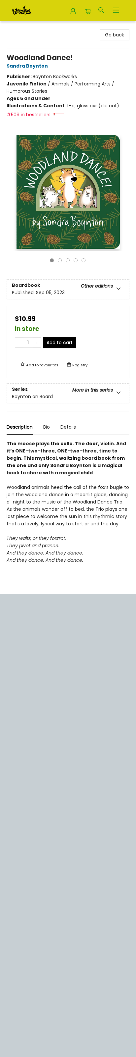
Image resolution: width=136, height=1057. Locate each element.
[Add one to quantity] (37, 342)
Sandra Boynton (27, 66)
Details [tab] (68, 427)
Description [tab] (20, 427)
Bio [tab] (46, 427)
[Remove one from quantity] (19, 342)
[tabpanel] (68, 509)
